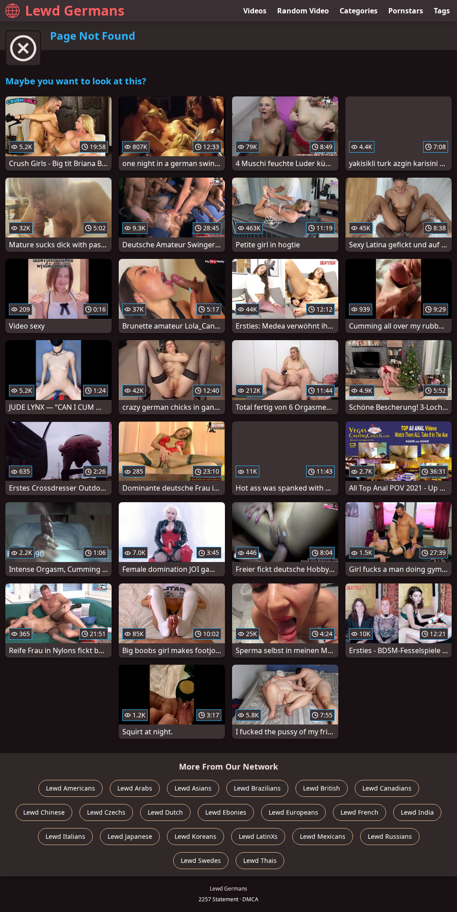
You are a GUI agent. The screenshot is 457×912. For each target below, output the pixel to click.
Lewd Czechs (106, 812)
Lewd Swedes (201, 860)
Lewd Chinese (44, 812)
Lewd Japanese (130, 836)
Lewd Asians (193, 788)
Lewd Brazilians (257, 788)
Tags (442, 11)
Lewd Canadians (386, 788)
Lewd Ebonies (225, 812)
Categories (359, 11)
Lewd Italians (65, 836)
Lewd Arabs (134, 788)
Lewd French (359, 812)
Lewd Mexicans (322, 836)
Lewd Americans (70, 788)
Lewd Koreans (195, 836)
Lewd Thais (260, 860)
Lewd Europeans (293, 812)
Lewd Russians (390, 836)
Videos (254, 11)
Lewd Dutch (165, 812)
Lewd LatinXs (258, 836)
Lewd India (417, 812)
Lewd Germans (75, 10)
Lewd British (321, 788)
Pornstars (405, 11)
